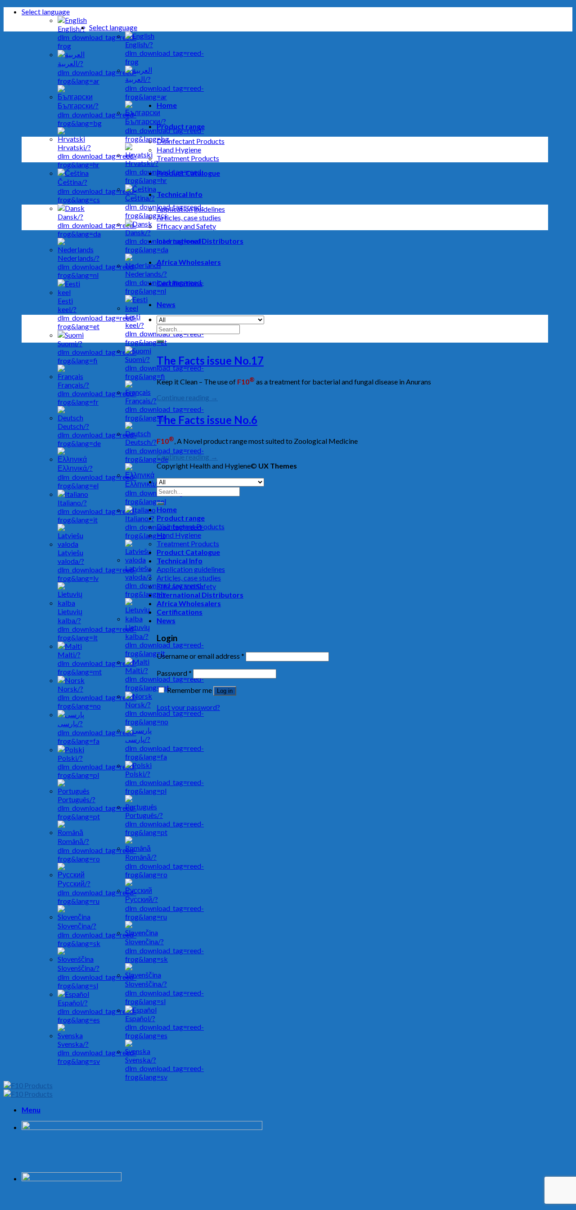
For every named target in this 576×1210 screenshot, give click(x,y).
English (164, 53)
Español (164, 1027)
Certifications (179, 283)
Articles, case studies (189, 217)
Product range (181, 126)
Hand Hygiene (179, 149)
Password (174, 673)
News (166, 304)
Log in (225, 691)
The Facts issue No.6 (207, 419)
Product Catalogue (188, 173)
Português (164, 823)
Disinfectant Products (191, 141)
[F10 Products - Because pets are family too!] (28, 1089)
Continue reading (187, 397)
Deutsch (164, 450)
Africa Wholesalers (189, 262)
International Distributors (200, 241)
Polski (164, 782)
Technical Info (179, 194)
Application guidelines (191, 209)
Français (164, 409)
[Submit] (160, 341)
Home (167, 105)
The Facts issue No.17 (210, 360)
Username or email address (200, 656)
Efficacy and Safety (186, 226)
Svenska (164, 1068)
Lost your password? (188, 707)
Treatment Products (188, 158)
